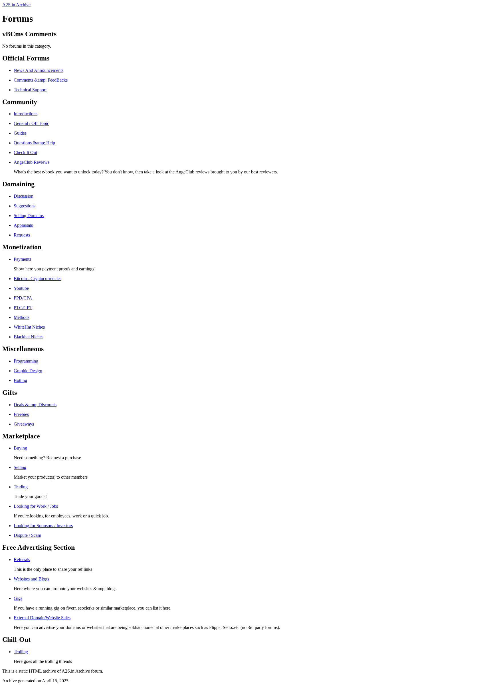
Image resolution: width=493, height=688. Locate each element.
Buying (20, 448)
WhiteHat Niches (29, 327)
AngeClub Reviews (31, 162)
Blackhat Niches (28, 336)
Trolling (21, 651)
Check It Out (25, 152)
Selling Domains (29, 215)
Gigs (18, 598)
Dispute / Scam (27, 535)
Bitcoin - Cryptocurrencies (37, 278)
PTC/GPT (23, 307)
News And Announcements (38, 70)
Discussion (23, 196)
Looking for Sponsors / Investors (43, 525)
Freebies (21, 414)
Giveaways (24, 424)
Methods (21, 317)
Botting (20, 380)
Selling (20, 467)
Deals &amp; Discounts (35, 404)
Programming (26, 361)
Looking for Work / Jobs (36, 506)
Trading (21, 486)
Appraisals (23, 225)
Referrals (22, 559)
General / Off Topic (31, 123)
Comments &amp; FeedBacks (41, 80)
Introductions (25, 113)
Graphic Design (28, 370)
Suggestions (24, 205)
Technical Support (30, 89)
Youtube (21, 288)
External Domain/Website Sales (42, 617)
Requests (22, 234)
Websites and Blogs (31, 578)
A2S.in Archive (16, 4)
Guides (20, 133)
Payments (22, 259)
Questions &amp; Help (34, 142)
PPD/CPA (23, 298)
